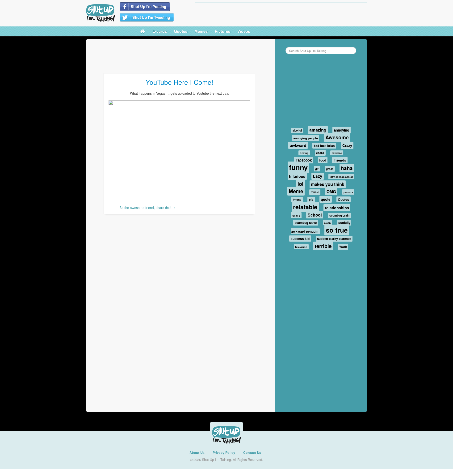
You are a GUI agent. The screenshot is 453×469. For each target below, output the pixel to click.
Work (343, 246)
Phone (297, 200)
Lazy (317, 176)
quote (325, 199)
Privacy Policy (224, 452)
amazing (317, 130)
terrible (323, 245)
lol (300, 184)
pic (311, 199)
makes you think (327, 184)
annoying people (305, 138)
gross (329, 169)
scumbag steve (306, 222)
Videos (243, 31)
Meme (296, 191)
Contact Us (252, 452)
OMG (331, 191)
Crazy (347, 145)
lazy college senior (341, 177)
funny (298, 167)
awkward (298, 145)
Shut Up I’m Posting (148, 6)
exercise (337, 153)
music (315, 192)
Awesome (337, 137)
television (301, 247)
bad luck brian (324, 146)
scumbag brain (339, 215)
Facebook (304, 160)
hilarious (297, 176)
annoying (341, 130)
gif (317, 169)
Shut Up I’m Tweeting (151, 17)
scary (296, 215)
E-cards (159, 31)
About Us (197, 452)
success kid (300, 238)
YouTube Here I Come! (179, 82)
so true (337, 230)
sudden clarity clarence (334, 238)
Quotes (180, 31)
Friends (340, 160)
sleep (327, 223)
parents (348, 192)
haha (347, 168)
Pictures (222, 31)
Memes (201, 31)
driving (304, 153)
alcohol (297, 130)
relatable (305, 207)
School (315, 215)
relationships (337, 207)
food (322, 160)
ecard (320, 153)
